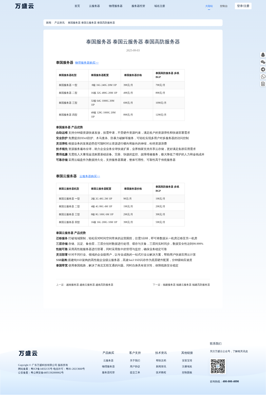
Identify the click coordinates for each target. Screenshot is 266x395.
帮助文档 (161, 360)
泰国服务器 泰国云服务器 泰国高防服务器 (91, 22)
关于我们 (135, 360)
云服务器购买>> (89, 176)
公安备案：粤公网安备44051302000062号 (41, 372)
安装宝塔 (187, 360)
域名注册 (159, 6)
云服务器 (94, 6)
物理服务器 (116, 6)
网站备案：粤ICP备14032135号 (35, 369)
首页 (77, 6)
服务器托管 (138, 6)
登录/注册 (243, 5)
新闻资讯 (161, 366)
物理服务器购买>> (87, 62)
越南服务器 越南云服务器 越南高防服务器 (89, 284)
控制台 (224, 6)
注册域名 (187, 366)
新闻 (48, 22)
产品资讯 (59, 22)
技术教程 (161, 372)
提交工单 (135, 372)
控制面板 (187, 372)
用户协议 (135, 366)
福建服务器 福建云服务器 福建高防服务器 (186, 284)
